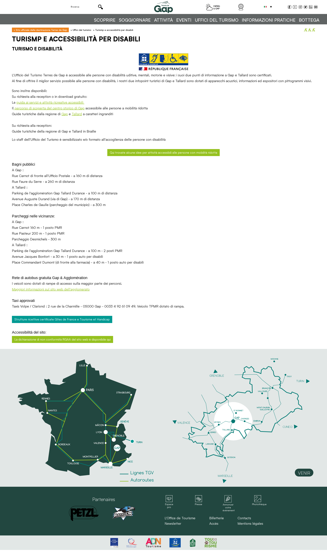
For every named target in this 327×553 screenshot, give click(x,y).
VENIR (304, 473)
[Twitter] (305, 7)
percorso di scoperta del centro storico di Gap (49, 108)
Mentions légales (250, 523)
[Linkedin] (310, 7)
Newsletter (173, 523)
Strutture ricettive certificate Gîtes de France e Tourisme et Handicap (62, 319)
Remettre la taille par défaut (313, 30)
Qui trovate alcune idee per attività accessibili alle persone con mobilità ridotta (163, 152)
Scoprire (104, 20)
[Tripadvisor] (315, 7)
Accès (213, 523)
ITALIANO (265, 6)
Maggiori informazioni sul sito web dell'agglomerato (51, 289)
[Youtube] (295, 7)
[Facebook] (289, 7)
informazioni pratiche (268, 20)
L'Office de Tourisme (180, 518)
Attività (163, 20)
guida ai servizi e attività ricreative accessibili (50, 102)
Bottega (309, 20)
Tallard (77, 114)
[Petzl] (84, 513)
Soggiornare (135, 20)
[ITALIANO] (265, 6)
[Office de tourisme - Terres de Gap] (163, 7)
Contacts (244, 518)
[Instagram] (300, 7)
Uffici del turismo (216, 20)
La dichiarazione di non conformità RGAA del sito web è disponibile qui (62, 339)
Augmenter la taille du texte (305, 30)
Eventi (183, 20)
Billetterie (216, 518)
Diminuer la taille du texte (309, 30)
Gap (64, 114)
